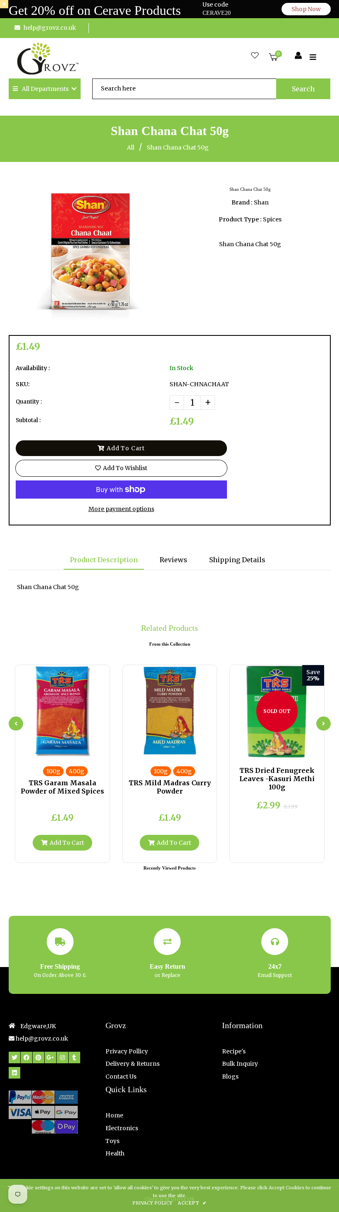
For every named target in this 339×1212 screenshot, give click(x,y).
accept (192, 1203)
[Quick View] (55, 750)
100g (53, 771)
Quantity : (29, 401)
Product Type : (240, 219)
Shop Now (306, 9)
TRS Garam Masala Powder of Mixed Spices (62, 787)
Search (303, 89)
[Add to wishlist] (82, 750)
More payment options (121, 509)
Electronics (121, 1128)
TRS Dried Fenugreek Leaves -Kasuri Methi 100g (277, 778)
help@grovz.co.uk (50, 27)
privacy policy (152, 1203)
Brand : (242, 202)
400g (76, 771)
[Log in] (298, 55)
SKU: (23, 384)
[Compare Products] (42, 750)
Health (114, 1153)
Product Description (104, 560)
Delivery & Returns (132, 1063)
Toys (112, 1141)
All (130, 147)
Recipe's (234, 1051)
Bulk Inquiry (240, 1063)
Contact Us (120, 1076)
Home (114, 1115)
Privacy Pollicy (126, 1051)
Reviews (173, 560)
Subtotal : (28, 420)
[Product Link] (69, 750)
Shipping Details (237, 560)
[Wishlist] (255, 55)
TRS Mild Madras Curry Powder (170, 787)
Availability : (33, 368)
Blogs (230, 1076)
